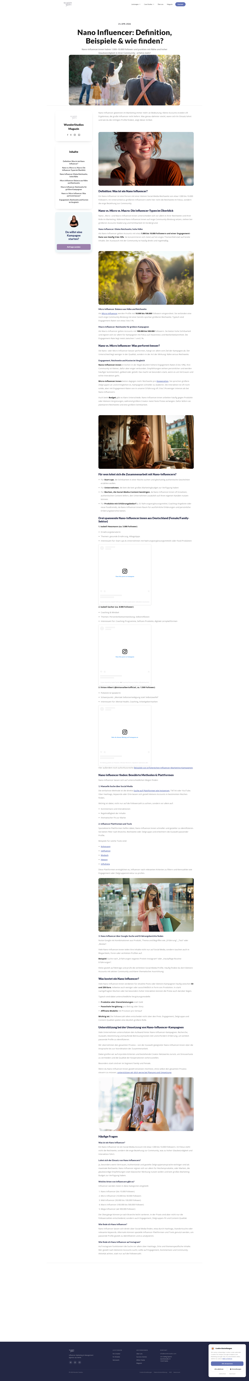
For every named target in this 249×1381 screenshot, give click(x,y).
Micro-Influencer (109, 313)
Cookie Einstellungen (146, 1372)
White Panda (140, 1360)
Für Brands (116, 1357)
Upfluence (105, 851)
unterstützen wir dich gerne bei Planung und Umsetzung (144, 1072)
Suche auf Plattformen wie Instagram (151, 790)
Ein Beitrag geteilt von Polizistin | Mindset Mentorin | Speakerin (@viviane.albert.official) (127, 762)
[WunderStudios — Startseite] (67, 4)
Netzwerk (116, 1360)
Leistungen (135, 4)
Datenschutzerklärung (160, 1372)
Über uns (160, 4)
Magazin (170, 4)
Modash (104, 855)
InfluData (105, 864)
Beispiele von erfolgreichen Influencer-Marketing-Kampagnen (163, 767)
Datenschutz (222, 1374)
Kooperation (162, 381)
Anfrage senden (73, 247)
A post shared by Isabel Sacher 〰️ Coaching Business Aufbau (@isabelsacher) (125, 682)
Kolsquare (105, 846)
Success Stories (141, 1357)
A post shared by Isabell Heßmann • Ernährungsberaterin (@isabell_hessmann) (124, 602)
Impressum (177, 1372)
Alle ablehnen (218, 1369)
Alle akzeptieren (227, 1364)
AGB (170, 1372)
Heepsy (104, 859)
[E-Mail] (79, 1362)
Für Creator (116, 1354)
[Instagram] (70, 1362)
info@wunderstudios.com (168, 1354)
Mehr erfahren (227, 1359)
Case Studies (148, 4)
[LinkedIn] (75, 1362)
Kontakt (180, 4)
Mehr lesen (88, 1329)
